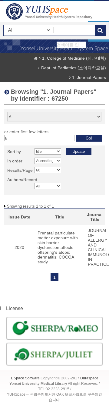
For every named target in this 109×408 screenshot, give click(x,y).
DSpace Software (25, 378)
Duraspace (89, 378)
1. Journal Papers (89, 77)
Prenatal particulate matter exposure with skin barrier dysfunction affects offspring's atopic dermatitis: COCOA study (58, 247)
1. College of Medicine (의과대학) (74, 58)
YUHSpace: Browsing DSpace (50, 11)
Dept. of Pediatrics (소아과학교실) (73, 67)
